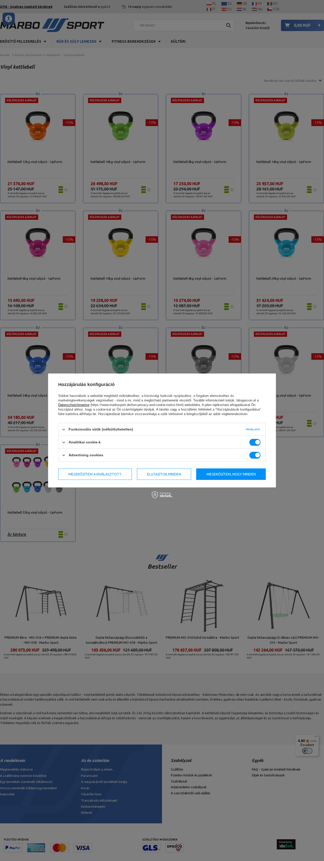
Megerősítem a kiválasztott (95, 474)
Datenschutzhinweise (73, 405)
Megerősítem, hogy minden (231, 474)
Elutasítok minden (164, 474)
